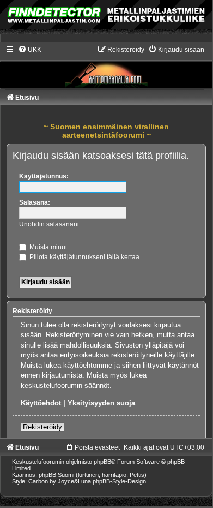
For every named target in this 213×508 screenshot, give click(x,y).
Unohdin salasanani (49, 224)
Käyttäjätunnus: (44, 176)
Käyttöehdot (41, 403)
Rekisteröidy (42, 427)
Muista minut (47, 247)
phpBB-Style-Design (119, 481)
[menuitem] (29, 49)
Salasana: (34, 202)
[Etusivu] (106, 66)
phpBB (102, 461)
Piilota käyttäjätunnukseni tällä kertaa (83, 257)
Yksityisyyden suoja (101, 403)
